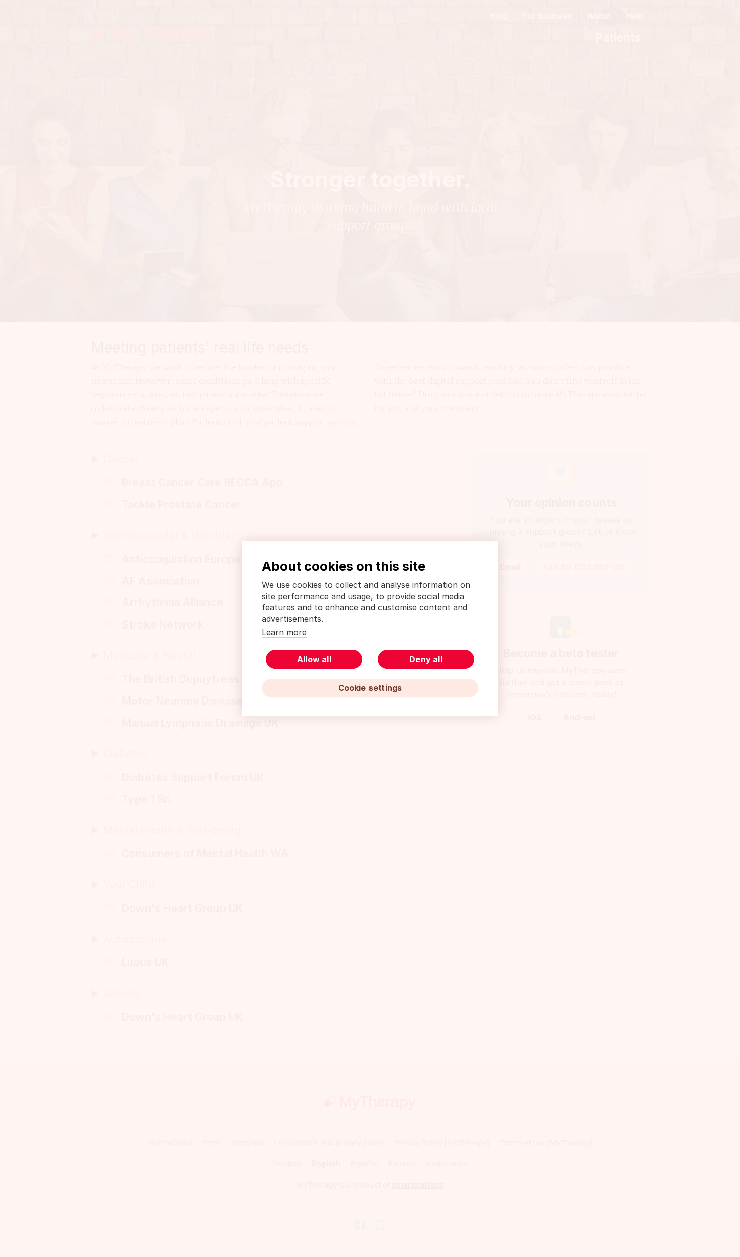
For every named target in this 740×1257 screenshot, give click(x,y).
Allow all (314, 659)
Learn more (284, 632)
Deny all (425, 659)
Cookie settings (370, 688)
